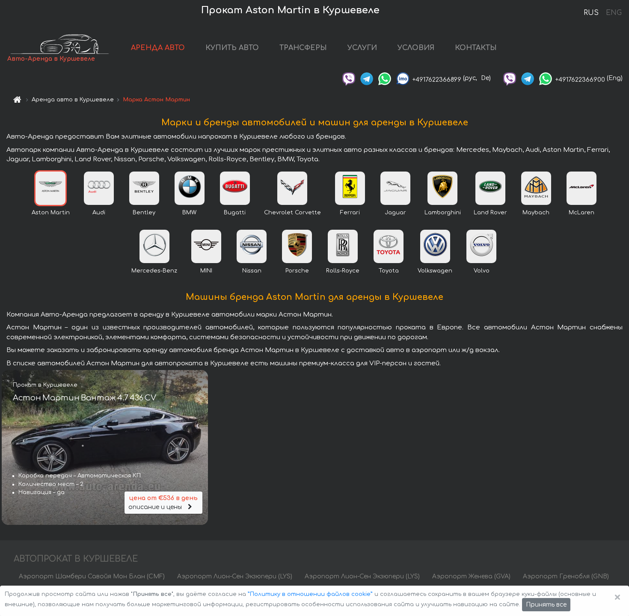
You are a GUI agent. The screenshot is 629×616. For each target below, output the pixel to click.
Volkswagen (435, 271)
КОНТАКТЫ (476, 48)
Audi (98, 213)
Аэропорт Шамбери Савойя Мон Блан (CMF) (92, 576)
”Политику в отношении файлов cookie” (310, 594)
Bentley (144, 213)
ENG (613, 13)
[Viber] (349, 78)
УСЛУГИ (362, 48)
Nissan (251, 271)
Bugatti (235, 213)
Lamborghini (442, 213)
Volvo (482, 271)
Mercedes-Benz (154, 271)
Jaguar (395, 213)
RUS (591, 13)
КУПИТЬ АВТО (232, 48)
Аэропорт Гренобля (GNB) (566, 576)
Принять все (546, 604)
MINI (206, 271)
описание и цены (163, 502)
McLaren (581, 213)
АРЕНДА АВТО (158, 48)
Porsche (297, 271)
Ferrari (350, 213)
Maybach (535, 213)
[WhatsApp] (385, 78)
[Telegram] (367, 78)
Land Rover (490, 213)
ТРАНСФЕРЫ (303, 48)
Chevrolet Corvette (292, 213)
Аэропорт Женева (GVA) (471, 576)
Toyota (389, 271)
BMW (189, 213)
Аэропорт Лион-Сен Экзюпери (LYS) (234, 576)
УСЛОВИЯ (416, 48)
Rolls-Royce (342, 271)
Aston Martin (51, 213)
